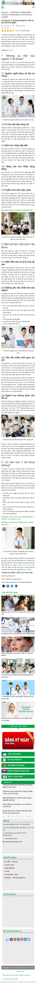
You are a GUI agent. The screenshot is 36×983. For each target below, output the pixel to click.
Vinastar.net (20, 971)
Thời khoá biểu (14, 754)
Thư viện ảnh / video (11, 874)
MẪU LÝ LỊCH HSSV (15, 776)
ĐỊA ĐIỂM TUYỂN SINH (16, 765)
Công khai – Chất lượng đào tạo (15, 878)
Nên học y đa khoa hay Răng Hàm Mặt (21, 210)
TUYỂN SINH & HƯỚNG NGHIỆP (20, 12)
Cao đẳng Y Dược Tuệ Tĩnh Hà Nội (22, 565)
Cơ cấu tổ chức (9, 865)
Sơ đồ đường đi (9, 868)
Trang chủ (4, 12)
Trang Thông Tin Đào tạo (18, 771)
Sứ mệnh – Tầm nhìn (11, 862)
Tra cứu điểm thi (14, 760)
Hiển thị (10, 50)
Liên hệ (7, 871)
